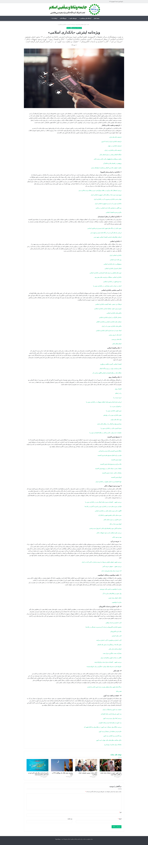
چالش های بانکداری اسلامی (114, 313)
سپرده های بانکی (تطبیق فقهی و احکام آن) (109, 515)
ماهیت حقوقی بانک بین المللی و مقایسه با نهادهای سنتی (106, 167)
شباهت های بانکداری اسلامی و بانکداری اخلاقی (108, 321)
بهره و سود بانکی (116, 537)
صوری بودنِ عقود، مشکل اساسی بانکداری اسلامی (107, 308)
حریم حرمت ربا (117, 397)
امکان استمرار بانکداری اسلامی (113, 268)
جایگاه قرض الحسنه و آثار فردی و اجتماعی (110, 451)
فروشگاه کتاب (63, 18)
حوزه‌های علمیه (73, 18)
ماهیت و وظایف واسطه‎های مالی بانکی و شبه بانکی (107, 159)
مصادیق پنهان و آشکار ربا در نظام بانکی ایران (109, 424)
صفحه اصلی (96, 18)
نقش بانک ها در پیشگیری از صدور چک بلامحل (109, 644)
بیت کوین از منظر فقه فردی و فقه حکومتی (109, 722)
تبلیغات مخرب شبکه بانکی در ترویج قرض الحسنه (108, 468)
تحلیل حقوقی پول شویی (114, 598)
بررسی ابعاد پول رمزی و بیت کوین (112, 718)
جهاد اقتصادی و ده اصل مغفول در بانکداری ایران (108, 481)
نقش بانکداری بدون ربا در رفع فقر (112, 415)
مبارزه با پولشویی (116, 602)
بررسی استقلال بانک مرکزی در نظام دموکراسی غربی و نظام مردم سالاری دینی (100, 190)
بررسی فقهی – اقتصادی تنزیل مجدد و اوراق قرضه (107, 662)
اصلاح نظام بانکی (116, 343)
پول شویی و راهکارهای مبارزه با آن (112, 593)
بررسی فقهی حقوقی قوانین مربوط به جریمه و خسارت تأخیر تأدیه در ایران (101, 562)
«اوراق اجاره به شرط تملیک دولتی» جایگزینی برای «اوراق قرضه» (103, 666)
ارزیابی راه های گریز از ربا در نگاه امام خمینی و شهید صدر (105, 232)
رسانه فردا (57, 839)
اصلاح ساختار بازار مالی (115, 649)
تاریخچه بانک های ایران (115, 137)
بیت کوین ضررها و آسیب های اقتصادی (111, 714)
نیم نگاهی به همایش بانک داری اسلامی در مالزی (108, 208)
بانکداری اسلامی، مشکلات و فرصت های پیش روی (108, 277)
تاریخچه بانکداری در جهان (114, 146)
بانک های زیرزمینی (116, 339)
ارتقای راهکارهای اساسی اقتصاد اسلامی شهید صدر (107, 237)
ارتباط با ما (54, 18)
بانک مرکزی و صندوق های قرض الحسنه (110, 464)
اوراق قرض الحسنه (116, 477)
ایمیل (119, 818)
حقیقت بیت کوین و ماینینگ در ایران (112, 709)
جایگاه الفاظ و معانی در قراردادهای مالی (110, 154)
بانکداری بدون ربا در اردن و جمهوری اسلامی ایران (108, 203)
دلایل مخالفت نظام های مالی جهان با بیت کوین (108, 740)
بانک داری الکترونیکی (115, 631)
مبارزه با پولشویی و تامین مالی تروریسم (110, 589)
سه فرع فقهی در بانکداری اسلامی (112, 281)
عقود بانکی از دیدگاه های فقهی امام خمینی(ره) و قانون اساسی (104, 228)
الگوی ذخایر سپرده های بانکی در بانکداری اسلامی (108, 511)
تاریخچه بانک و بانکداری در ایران (112, 150)
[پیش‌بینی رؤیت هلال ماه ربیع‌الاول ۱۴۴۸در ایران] (62, 765)
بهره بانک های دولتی (116, 419)
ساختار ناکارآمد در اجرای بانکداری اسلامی (110, 317)
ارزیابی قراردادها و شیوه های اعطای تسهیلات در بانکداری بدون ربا (103, 402)
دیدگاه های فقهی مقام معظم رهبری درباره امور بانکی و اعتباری (104, 687)
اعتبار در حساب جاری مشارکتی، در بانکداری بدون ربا (107, 286)
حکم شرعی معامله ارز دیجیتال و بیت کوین (110, 731)
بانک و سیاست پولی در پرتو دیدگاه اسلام (110, 368)
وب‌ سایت (70, 818)
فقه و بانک (118, 691)
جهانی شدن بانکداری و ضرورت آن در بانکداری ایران (107, 199)
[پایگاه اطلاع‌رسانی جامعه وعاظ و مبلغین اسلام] (74, 9)
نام (120, 812)
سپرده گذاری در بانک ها (91, 506)
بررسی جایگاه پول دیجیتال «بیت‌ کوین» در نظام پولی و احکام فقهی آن (102, 727)
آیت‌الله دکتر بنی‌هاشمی (85, 18)
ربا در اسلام (118, 393)
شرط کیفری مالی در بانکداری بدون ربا (111, 428)
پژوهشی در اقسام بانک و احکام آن (112, 163)
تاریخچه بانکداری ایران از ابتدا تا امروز (111, 141)
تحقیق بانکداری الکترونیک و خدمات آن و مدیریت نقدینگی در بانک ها (103, 627)
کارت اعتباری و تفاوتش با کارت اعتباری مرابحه (108, 640)
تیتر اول (68, 28)
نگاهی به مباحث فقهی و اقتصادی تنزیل (111, 657)
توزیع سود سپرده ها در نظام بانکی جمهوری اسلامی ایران (106, 195)
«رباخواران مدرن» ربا (115, 406)
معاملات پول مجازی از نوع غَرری (112, 744)
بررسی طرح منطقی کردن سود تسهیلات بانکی (108, 532)
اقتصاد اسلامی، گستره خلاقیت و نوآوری (110, 364)
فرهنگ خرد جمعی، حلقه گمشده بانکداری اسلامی (108, 304)
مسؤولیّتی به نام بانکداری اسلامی (112, 264)
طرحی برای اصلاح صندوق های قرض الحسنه (109, 455)
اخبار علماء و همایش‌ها (81, 24)
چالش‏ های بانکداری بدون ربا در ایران (111, 326)
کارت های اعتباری (116, 636)
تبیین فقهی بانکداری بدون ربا (113, 410)
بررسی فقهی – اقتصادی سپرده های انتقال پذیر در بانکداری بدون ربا (103, 502)
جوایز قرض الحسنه (116, 459)
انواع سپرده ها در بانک (115, 524)
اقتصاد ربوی (118, 389)
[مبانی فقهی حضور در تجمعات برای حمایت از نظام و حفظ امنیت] (111, 765)
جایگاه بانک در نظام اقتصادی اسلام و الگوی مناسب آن (106, 373)
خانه (88, 24)
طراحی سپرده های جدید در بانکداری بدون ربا (109, 506)
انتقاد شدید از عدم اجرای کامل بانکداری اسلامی (108, 330)
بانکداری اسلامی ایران (115, 255)
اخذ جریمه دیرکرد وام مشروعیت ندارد (111, 570)
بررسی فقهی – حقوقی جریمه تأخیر (111, 566)
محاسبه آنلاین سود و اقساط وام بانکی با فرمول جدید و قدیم (105, 528)
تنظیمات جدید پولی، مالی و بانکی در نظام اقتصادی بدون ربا (105, 432)
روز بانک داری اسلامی (115, 259)
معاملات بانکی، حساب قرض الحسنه (111, 473)
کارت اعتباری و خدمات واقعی (113, 622)
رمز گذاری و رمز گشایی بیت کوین (112, 736)
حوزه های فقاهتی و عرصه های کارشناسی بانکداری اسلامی (105, 273)
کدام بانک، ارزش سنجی (115, 335)
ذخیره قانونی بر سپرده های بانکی (112, 519)
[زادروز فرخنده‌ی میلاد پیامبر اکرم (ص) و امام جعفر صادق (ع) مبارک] (37, 765)
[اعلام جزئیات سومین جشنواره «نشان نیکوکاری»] (86, 765)
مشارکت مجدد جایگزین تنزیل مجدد (112, 653)
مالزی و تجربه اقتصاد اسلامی (113, 212)
